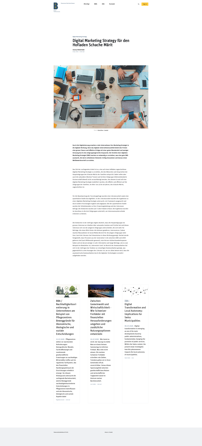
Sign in (145, 4)
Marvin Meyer (100, 130)
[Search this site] (138, 4)
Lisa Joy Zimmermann (78, 50)
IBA (103, 4)
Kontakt (112, 4)
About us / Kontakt (109, 432)
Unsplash (106, 130)
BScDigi (86, 4)
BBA (95, 4)
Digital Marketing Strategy (80, 36)
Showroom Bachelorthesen (59, 432)
